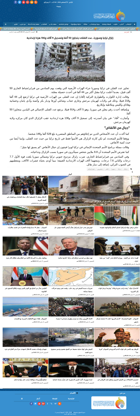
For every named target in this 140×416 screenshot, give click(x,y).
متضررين (99, 169)
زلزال (125, 169)
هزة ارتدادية (91, 169)
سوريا (113, 169)
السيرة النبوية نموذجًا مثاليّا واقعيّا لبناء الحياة (33, 29)
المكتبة (45, 24)
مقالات (85, 24)
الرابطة (129, 24)
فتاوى (115, 24)
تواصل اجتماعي (63, 24)
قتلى (107, 169)
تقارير (16, 24)
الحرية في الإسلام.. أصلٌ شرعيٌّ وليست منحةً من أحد (94, 29)
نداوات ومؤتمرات (76, 24)
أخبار (122, 24)
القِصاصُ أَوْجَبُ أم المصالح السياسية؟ (62, 29)
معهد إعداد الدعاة (33, 24)
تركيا (119, 169)
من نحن (23, 24)
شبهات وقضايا (106, 24)
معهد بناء (53, 24)
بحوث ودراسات (95, 24)
